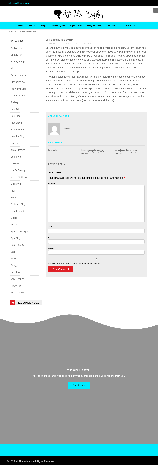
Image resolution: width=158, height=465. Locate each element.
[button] (47, 108)
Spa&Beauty (17, 245)
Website (51, 248)
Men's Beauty (17, 170)
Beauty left (16, 54)
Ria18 (13, 224)
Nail (12, 190)
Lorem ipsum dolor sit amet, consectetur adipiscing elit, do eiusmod (93, 152)
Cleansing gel (17, 82)
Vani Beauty (17, 279)
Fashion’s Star (18, 88)
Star (12, 251)
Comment (52, 183)
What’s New (17, 292)
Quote (13, 217)
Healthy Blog (17, 136)
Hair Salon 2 (17, 129)
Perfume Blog (17, 204)
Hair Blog (15, 116)
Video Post (16, 285)
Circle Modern (18, 75)
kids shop (15, 156)
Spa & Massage (19, 231)
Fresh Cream (17, 95)
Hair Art (14, 109)
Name (50, 227)
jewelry (14, 143)
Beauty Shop (17, 61)
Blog (12, 68)
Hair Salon (16, 122)
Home (11, 32)
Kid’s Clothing (17, 150)
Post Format (17, 211)
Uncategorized (18, 272)
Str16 (15, 32)
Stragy (14, 265)
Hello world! (52, 150)
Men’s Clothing (18, 177)
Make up (15, 163)
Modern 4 (15, 183)
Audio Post (16, 48)
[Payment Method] (129, 460)
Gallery (14, 102)
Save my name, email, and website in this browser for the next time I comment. (74, 263)
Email (50, 237)
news (13, 197)
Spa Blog (15, 238)
